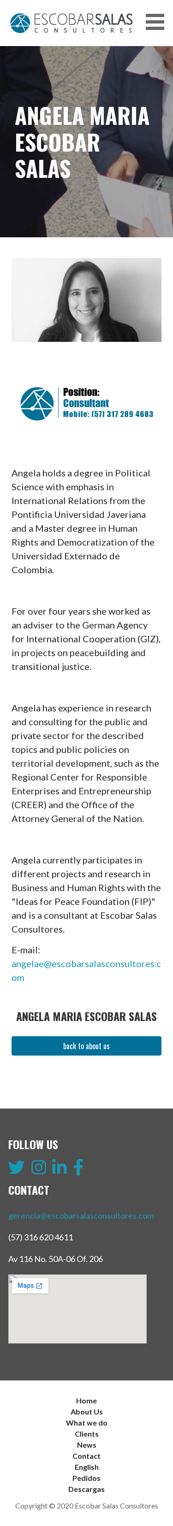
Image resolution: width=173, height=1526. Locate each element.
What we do (86, 1422)
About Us (87, 1411)
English (87, 1466)
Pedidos (86, 1477)
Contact (86, 1455)
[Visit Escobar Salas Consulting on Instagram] (38, 1170)
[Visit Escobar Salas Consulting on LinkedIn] (59, 1170)
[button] (158, 21)
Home (86, 1400)
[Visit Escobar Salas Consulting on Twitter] (16, 1170)
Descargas (86, 1489)
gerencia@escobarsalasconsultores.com (81, 1215)
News (86, 1444)
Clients (87, 1433)
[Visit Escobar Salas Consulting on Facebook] (78, 1170)
